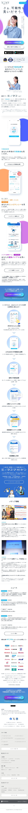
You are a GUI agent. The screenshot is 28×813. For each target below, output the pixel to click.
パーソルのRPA (4, 788)
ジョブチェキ (10, 758)
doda (2, 767)
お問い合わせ (23, 726)
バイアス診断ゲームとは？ (14, 270)
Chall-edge (13, 760)
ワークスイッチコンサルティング (14, 788)
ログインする (22, 2)
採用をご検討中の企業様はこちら (14, 46)
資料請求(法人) (19, 722)
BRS (17, 767)
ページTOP (14, 806)
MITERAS (10, 790)
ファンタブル (17, 758)
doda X (10, 769)
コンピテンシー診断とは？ (14, 216)
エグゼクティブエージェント (10, 767)
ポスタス (15, 790)
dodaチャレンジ (4, 769)
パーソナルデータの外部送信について (9, 726)
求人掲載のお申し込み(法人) (10, 722)
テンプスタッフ (4, 758)
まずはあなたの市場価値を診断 (14, 164)
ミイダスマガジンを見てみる (14, 481)
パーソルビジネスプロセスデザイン (7, 739)
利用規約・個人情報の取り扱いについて (10, 724)
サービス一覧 (14, 778)
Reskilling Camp (21, 790)
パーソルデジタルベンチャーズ (20, 741)
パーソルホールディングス (6, 735)
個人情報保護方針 (21, 724)
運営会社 (18, 726)
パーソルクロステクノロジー (20, 738)
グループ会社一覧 (15, 748)
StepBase (3, 791)
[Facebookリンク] (11, 718)
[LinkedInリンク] (17, 718)
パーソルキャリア (4, 741)
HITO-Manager (4, 790)
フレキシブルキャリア (5, 760)
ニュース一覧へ (14, 633)
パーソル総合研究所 (4, 744)
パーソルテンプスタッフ (19, 735)
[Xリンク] (14, 718)
